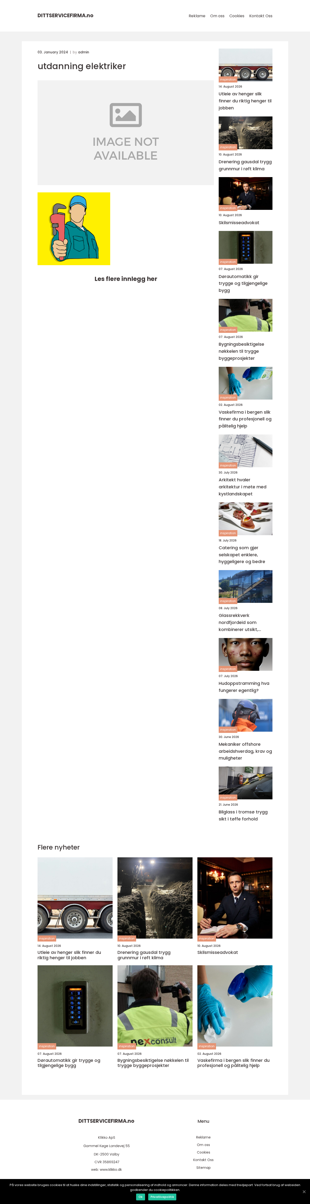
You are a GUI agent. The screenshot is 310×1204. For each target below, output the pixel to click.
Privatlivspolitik (162, 1197)
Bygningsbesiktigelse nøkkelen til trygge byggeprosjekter (241, 351)
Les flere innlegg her (125, 279)
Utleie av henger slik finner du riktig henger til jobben (245, 101)
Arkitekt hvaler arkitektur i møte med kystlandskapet (242, 487)
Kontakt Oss (260, 16)
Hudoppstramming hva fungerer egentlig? (244, 686)
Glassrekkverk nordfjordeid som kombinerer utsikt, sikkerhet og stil (238, 622)
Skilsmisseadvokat (239, 223)
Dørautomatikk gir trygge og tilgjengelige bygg (243, 283)
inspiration (228, 79)
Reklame (197, 16)
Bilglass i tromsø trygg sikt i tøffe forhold (243, 815)
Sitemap (203, 1167)
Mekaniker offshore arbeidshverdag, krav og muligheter (245, 751)
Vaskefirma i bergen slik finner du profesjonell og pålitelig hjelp (245, 419)
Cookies (236, 16)
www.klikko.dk (111, 1169)
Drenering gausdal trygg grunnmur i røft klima (245, 165)
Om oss (217, 16)
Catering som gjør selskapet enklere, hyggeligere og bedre (242, 555)
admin (83, 52)
